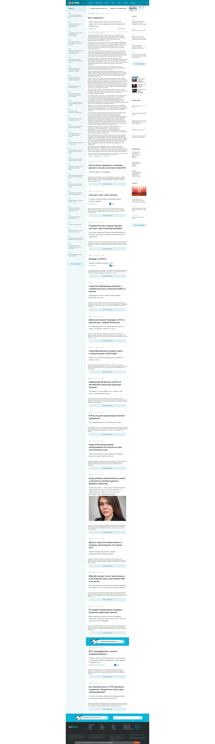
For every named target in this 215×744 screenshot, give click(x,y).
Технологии (114, 728)
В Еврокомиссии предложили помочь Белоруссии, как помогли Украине (139, 122)
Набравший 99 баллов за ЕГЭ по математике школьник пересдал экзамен (105, 384)
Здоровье (114, 726)
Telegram (136, 728)
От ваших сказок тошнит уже (98, 8)
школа (90, 156)
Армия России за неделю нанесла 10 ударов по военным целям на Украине (76, 168)
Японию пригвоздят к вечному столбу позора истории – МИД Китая (139, 210)
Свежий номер (98, 2)
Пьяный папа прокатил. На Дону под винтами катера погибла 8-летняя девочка (76, 151)
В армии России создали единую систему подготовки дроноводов (105, 227)
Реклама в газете (126, 726)
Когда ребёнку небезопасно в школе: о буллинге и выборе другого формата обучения (107, 481)
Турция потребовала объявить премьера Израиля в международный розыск (76, 61)
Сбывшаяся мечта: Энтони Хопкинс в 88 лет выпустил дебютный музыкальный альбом (76, 52)
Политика (126, 2)
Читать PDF (140, 9)
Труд (113, 203)
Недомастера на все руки (138, 129)
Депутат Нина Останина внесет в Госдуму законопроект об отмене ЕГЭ (105, 545)
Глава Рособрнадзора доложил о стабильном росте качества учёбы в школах (107, 289)
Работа (113, 2)
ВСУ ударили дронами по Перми (75, 224)
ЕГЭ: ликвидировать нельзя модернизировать (103, 652)
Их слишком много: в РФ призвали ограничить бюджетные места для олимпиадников (106, 689)
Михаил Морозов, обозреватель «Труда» (97, 664)
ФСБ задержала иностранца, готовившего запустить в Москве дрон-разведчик (75, 247)
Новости (107, 2)
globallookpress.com (101, 32)
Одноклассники (138, 727)
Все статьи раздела (76, 263)
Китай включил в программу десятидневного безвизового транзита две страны (74, 209)
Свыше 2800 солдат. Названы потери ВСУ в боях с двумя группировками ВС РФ (76, 177)
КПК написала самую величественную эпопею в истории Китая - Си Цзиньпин (139, 201)
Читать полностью (107, 184)
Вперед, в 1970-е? (98, 259)
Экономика (102, 727)
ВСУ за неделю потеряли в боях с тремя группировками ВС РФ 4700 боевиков (75, 185)
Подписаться (140, 717)
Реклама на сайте (126, 724)
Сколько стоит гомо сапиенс (103, 195)
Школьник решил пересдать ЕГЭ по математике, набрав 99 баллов (107, 321)
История (90, 728)
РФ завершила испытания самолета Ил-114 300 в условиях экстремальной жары (76, 34)
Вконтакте (137, 724)
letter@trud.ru (114, 741)
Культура (133, 2)
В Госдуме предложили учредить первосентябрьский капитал (105, 611)
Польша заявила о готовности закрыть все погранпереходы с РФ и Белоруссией (76, 43)
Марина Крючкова (92, 265)
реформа (106, 156)
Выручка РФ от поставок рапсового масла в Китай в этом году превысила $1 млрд (75, 25)
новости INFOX (135, 77)
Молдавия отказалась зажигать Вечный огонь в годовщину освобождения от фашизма (75, 70)
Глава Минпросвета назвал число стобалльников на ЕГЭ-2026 (106, 352)
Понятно (136, 742)
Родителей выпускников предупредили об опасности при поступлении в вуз (105, 447)
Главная (91, 2)
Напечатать (122, 28)
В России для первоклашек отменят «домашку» (107, 417)
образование (98, 156)
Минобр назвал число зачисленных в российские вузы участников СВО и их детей (107, 578)
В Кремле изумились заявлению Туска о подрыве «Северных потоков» (75, 135)
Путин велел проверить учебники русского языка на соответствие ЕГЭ (107, 166)
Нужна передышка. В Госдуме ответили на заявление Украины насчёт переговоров (75, 95)
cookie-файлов (109, 742)
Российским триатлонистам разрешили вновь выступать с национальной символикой (74, 78)
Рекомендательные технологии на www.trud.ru (128, 728)
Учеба (97, 13)
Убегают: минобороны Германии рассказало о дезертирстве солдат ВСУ (75, 16)
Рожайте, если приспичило (118, 8)
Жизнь (119, 2)
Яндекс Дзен (137, 726)
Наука (113, 727)
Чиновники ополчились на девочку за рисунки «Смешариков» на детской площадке (76, 103)
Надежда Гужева (92, 203)
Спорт (113, 724)
